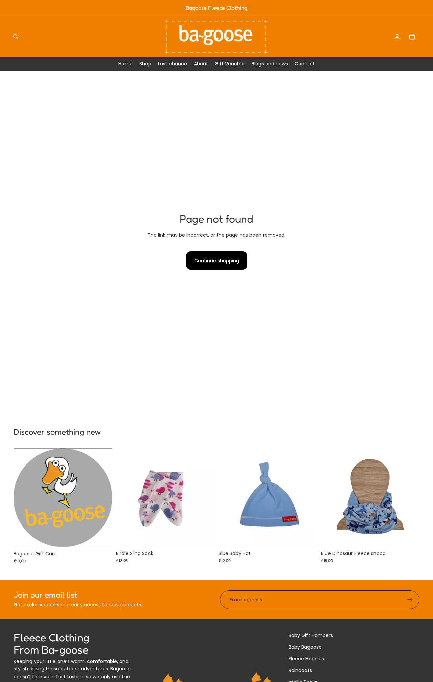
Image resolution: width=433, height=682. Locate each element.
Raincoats (300, 670)
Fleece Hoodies (306, 658)
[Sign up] (410, 599)
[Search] (15, 36)
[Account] (397, 36)
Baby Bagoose (305, 647)
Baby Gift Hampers (311, 635)
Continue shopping (216, 260)
